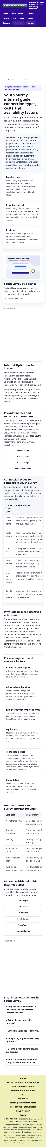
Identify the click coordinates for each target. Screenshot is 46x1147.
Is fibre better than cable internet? (19, 1022)
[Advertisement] (23, 51)
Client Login (19, 23)
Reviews (31, 18)
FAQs (14, 18)
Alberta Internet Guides (23, 1086)
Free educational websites (23, 1106)
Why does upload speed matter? (23, 1030)
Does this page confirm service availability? (22, 1050)
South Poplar (23, 900)
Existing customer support (23, 1102)
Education (7, 23)
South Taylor (23, 925)
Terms (23, 1115)
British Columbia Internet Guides (23, 1082)
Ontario (6, 18)
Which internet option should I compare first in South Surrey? (22, 1061)
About (22, 18)
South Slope (23, 913)
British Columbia (17, 14)
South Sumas (23, 919)
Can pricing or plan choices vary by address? (22, 1040)
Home (5, 14)
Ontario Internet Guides (23, 1090)
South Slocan (23, 906)
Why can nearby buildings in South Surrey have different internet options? (21, 1009)
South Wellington (23, 931)
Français (30, 23)
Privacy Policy (23, 1110)
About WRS (23, 1098)
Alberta (31, 14)
